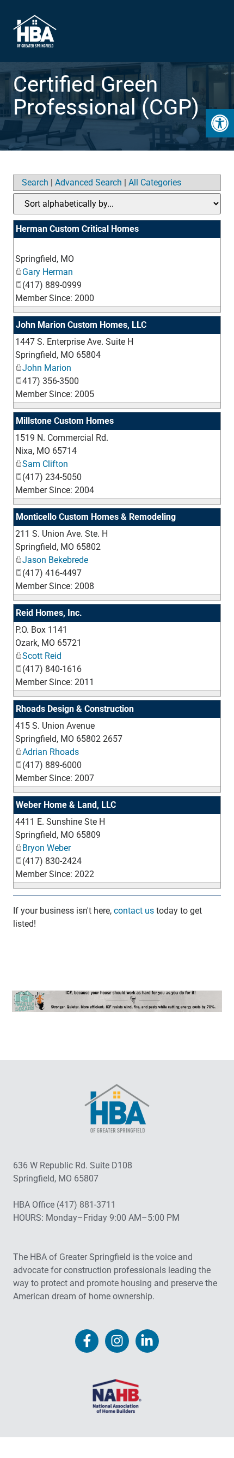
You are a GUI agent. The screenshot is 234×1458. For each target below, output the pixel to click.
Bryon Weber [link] (46, 848)
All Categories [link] (154, 182)
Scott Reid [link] (41, 656)
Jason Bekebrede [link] (55, 560)
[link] (220, 123)
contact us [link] (134, 910)
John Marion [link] (46, 368)
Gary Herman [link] (47, 272)
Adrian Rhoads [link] (50, 752)
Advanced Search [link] (88, 182)
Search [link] (35, 182)
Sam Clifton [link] (45, 464)
